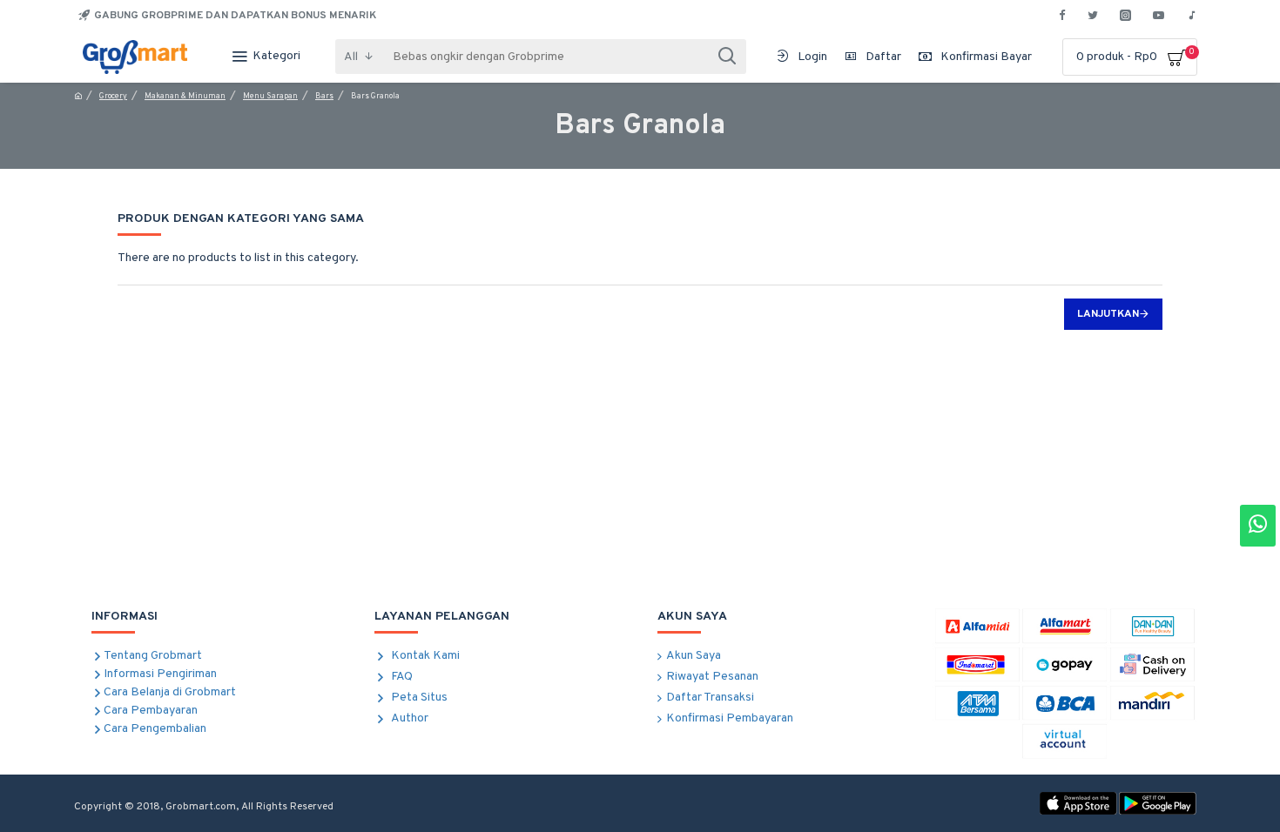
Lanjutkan (1108, 314)
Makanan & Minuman (185, 96)
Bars (324, 96)
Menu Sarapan (270, 96)
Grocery (113, 96)
